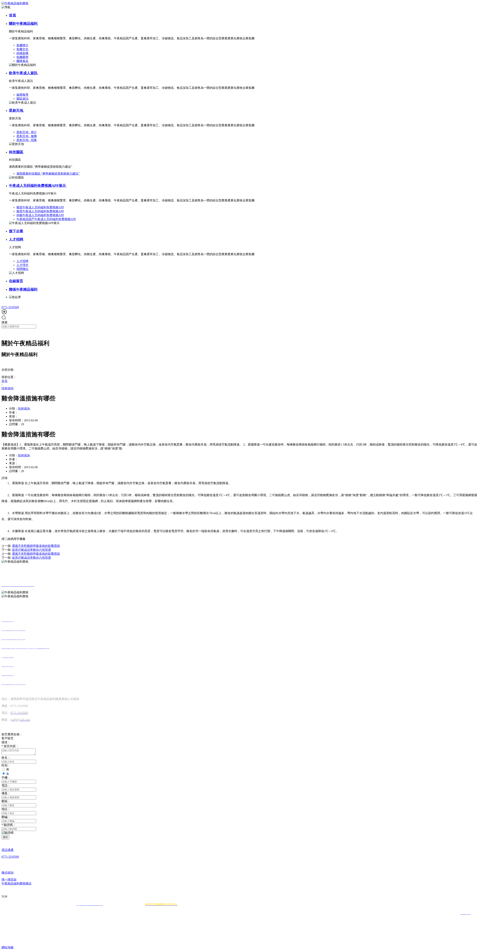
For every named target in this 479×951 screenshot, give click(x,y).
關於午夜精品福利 (23, 23)
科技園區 (16, 152)
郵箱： (5, 801)
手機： (5, 777)
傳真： (5, 793)
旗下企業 (16, 231)
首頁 (12, 15)
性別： (5, 765)
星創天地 (16, 110)
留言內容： (10, 746)
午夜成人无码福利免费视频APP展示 (38, 186)
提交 (5, 837)
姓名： (5, 757)
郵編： (5, 817)
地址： (5, 809)
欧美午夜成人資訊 (23, 73)
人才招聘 (16, 239)
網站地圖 (7, 947)
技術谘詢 (24, 408)
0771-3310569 (10, 307)
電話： (5, 785)
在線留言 (16, 281)
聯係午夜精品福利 (23, 289)
